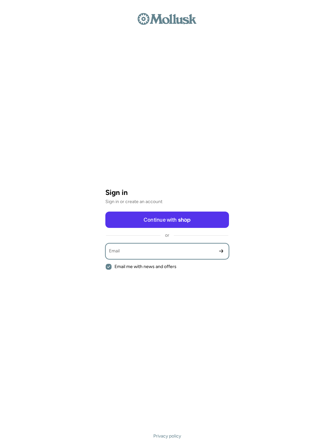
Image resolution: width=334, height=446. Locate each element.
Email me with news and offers (145, 266)
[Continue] (221, 251)
